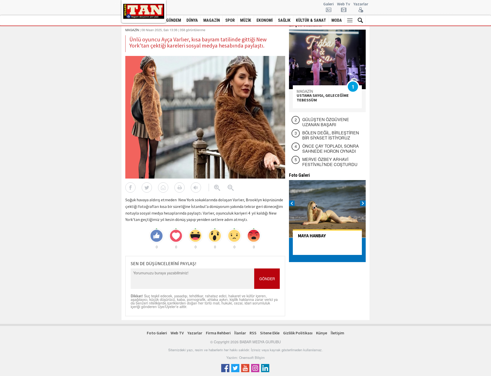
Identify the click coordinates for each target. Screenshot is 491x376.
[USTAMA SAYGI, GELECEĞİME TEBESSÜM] (327, 59)
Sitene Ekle (270, 332)
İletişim (337, 332)
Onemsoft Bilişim (252, 357)
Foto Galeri (157, 332)
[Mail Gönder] (163, 187)
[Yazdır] (179, 187)
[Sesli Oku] (196, 187)
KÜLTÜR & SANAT (311, 20)
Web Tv (343, 4)
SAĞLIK (284, 20)
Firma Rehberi (218, 332)
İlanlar (240, 332)
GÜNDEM (173, 20)
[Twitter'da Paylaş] (147, 187)
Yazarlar (360, 4)
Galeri (328, 4)
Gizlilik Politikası (298, 332)
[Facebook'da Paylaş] (130, 187)
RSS (253, 332)
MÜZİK (245, 20)
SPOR (230, 20)
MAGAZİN (211, 20)
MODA (336, 20)
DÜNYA (192, 20)
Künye (321, 332)
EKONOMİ (264, 20)
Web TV (177, 332)
